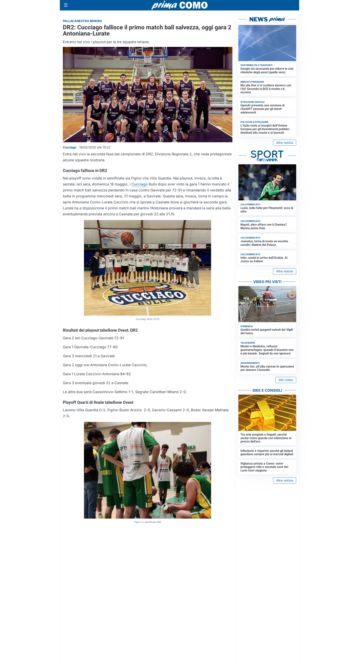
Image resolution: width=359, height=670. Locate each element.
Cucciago (139, 184)
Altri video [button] (286, 380)
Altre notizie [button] (284, 143)
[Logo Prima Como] (179, 5)
